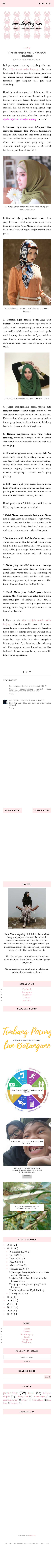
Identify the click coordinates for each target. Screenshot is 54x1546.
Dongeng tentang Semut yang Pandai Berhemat (27, 1285)
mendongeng (40, 1396)
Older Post (42, 810)
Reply (11, 694)
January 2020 (17, 1293)
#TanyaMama (37, 1400)
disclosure (15, 1403)
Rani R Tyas (14, 700)
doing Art (23, 1396)
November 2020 (18, 1251)
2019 (10, 1297)
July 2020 (15, 1255)
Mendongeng (27, 1334)
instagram (27, 992)
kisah (31, 1393)
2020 (10, 1248)
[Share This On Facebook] (24, 671)
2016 (10, 1307)
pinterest (27, 994)
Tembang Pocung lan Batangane (27, 1040)
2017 (10, 1303)
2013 (10, 1314)
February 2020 (17, 1268)
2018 (10, 1300)
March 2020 (16, 1265)
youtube (27, 1000)
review (27, 48)
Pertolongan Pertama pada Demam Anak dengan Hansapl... (29, 1273)
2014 (10, 1310)
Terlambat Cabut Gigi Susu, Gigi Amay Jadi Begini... (27, 1143)
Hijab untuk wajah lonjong (23, 69)
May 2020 (15, 1261)
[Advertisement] (27, 776)
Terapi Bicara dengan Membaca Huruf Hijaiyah (27, 1091)
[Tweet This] (26, 671)
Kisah (27, 1336)
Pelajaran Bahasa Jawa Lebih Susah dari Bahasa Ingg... (28, 1279)
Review (27, 1331)
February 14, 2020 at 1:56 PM (32, 700)
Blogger (32, 1535)
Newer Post (12, 810)
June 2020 (15, 1258)
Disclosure (27, 1342)
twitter (27, 997)
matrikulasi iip (10, 1399)
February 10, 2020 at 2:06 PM (34, 686)
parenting (10, 1392)
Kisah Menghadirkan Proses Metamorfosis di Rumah (27, 1207)
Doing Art (27, 1339)
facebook (27, 989)
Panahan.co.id (15, 686)
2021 (10, 1244)
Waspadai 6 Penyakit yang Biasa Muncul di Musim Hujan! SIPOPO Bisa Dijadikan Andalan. (27, 1170)
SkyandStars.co (42, 1543)
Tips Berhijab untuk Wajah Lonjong (27, 1290)
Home (27, 1328)
